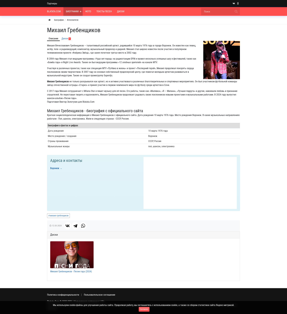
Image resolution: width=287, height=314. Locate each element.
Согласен (144, 309)
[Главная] (49, 20)
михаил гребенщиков (59, 215)
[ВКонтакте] (67, 225)
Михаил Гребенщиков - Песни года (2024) (71, 271)
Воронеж (54, 168)
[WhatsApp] (83, 225)
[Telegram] (75, 225)
